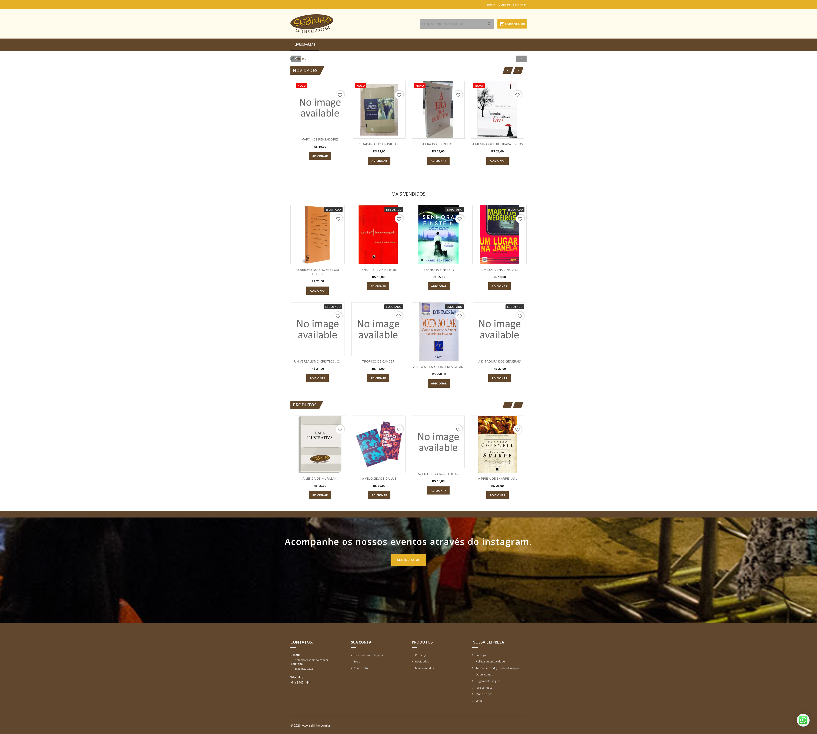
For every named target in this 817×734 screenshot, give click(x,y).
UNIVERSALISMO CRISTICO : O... (317, 361)
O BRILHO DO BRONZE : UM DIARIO (317, 271)
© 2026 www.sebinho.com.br (310, 725)
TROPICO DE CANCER (378, 361)
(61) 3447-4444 (517, 4)
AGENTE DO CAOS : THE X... (438, 474)
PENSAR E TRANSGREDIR (378, 269)
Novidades (421, 661)
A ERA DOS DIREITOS (438, 144)
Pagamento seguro (487, 681)
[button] (308, 58)
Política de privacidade (490, 661)
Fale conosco (484, 688)
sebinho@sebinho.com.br (311, 660)
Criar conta (361, 668)
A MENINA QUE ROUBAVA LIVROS (497, 144)
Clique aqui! (409, 560)
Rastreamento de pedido (370, 655)
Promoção (421, 655)
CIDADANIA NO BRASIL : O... (379, 144)
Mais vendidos (424, 668)
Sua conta (361, 642)
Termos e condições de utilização (497, 668)
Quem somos (484, 674)
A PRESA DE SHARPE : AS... (497, 478)
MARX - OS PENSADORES (320, 139)
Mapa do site (484, 694)
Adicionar (320, 156)
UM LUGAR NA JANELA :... (499, 269)
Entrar (358, 661)
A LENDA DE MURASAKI (320, 478)
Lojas (479, 700)
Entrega (480, 655)
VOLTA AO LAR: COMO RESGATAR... (439, 367)
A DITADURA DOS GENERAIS (499, 361)
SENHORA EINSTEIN (439, 269)
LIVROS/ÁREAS (305, 44)
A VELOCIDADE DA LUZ (379, 478)
